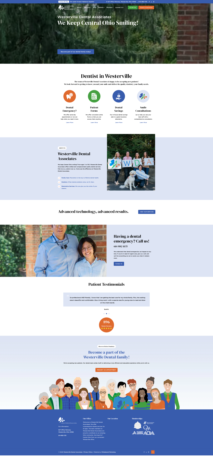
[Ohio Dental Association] (147, 430)
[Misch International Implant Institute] (149, 424)
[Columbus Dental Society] (138, 428)
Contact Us (119, 7)
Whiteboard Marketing (108, 452)
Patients (101, 7)
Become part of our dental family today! (76, 51)
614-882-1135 (143, 1)
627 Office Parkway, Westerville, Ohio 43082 (122, 1)
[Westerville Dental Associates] (66, 7)
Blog (94, 7)
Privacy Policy (88, 452)
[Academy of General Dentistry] (137, 434)
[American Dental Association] (149, 434)
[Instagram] (154, 1)
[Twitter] (151, 1)
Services (87, 7)
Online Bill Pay (63, 1)
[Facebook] (149, 1)
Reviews (109, 7)
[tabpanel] (106, 302)
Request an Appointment (146, 7)
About (79, 7)
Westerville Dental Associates (72, 452)
